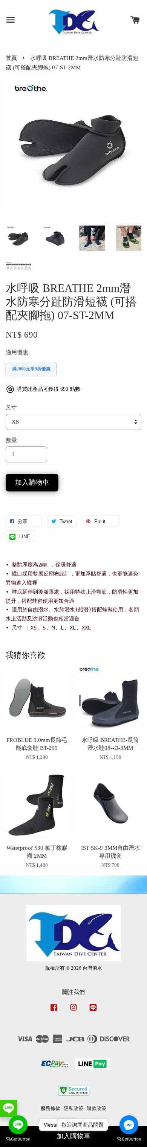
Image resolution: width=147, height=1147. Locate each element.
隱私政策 (73, 1108)
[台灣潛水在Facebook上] (54, 1011)
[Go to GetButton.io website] (18, 1139)
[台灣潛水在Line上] (93, 1011)
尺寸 (11, 408)
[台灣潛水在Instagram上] (73, 1011)
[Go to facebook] (128, 1124)
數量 (11, 440)
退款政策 (96, 1108)
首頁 (11, 58)
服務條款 (50, 1108)
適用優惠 (17, 352)
